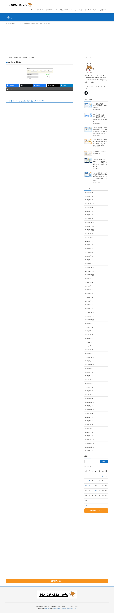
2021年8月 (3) (89, 417)
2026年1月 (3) (89, 218)
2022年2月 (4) (89, 394)
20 (96, 491)
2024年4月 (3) (89, 297)
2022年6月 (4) (89, 379)
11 (89, 486)
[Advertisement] (57, 38)
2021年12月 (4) (89, 402)
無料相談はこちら (96, 510)
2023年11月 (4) (89, 316)
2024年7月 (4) (89, 286)
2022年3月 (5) (89, 391)
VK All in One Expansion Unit (69, 608)
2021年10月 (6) (89, 409)
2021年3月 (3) (89, 436)
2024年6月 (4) (89, 289)
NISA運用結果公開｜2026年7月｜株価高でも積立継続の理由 (100, 105)
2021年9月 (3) (89, 413)
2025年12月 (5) (89, 222)
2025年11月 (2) (89, 226)
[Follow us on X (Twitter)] (86, 93)
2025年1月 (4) (89, 263)
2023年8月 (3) (89, 327)
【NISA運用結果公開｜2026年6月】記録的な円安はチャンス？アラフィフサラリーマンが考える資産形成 (100, 163)
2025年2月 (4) (89, 260)
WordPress (47, 608)
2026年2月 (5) (89, 215)
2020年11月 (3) (89, 451)
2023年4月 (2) (89, 342)
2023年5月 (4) (89, 338)
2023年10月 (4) (89, 319)
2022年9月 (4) (89, 368)
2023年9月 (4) (89, 323)
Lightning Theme (56, 608)
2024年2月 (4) (89, 305)
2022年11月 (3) (89, 361)
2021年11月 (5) (89, 406)
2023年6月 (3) (89, 334)
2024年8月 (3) (89, 282)
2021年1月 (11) (89, 443)
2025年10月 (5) (89, 230)
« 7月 (85, 505)
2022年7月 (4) (89, 376)
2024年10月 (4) (89, 275)
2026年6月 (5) (89, 200)
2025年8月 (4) (89, 237)
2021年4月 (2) (89, 432)
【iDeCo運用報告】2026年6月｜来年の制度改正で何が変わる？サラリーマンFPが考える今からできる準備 (100, 176)
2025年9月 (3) (89, 233)
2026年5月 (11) (89, 203)
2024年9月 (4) (89, 278)
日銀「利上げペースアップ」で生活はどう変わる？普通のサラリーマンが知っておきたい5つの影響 (100, 118)
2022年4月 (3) (89, 387)
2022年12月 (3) (89, 357)
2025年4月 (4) (89, 252)
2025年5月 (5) (89, 248)
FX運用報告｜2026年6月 (100, 151)
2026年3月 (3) (89, 211)
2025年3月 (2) (89, 256)
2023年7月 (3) (89, 331)
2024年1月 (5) (89, 308)
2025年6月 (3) (89, 245)
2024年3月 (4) (89, 301)
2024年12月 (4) (89, 267)
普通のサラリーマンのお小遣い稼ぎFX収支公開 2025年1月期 (26, 101)
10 (86, 486)
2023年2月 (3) (89, 349)
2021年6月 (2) (89, 424)
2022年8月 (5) (89, 372)
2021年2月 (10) (89, 439)
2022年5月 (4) (89, 383)
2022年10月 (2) (89, 364)
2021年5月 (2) (89, 428)
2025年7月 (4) (89, 241)
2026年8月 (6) (89, 192)
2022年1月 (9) (89, 398)
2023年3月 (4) (89, 346)
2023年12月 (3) (89, 312)
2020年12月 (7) (89, 447)
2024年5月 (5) (89, 293)
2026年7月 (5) (89, 196)
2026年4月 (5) (89, 207)
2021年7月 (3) (89, 421)
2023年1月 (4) (89, 353)
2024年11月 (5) (89, 271)
